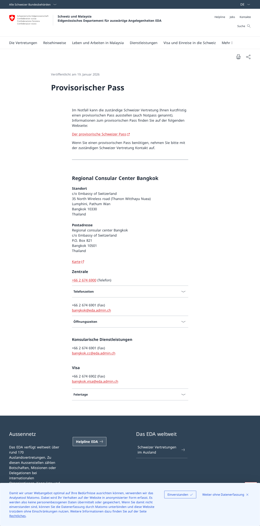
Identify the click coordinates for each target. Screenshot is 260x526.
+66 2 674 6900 (84, 280)
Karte (76, 261)
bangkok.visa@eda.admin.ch (95, 381)
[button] (23, 43)
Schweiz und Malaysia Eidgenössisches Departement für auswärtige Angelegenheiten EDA (109, 18)
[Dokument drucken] (238, 56)
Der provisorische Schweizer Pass (99, 134)
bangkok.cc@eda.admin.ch (93, 353)
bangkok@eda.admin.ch (91, 310)
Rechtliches (17, 516)
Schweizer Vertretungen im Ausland (157, 450)
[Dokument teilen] (248, 56)
